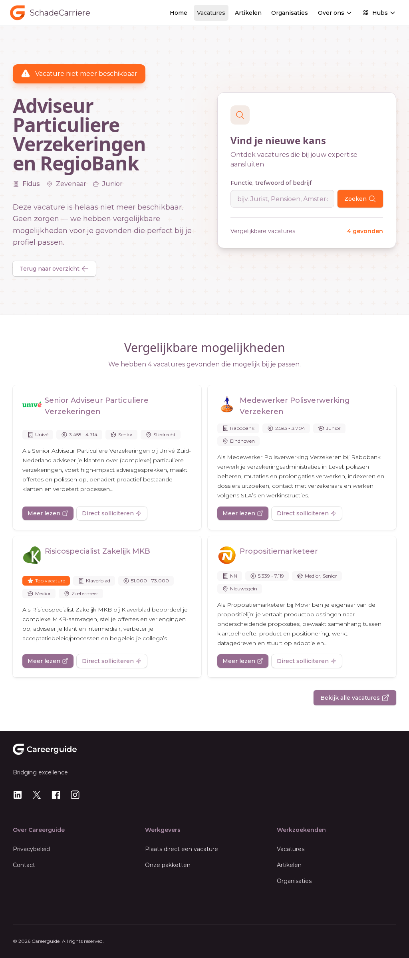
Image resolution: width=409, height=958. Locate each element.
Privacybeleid (31, 849)
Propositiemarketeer (279, 551)
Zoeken (355, 198)
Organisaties (289, 12)
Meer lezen (44, 513)
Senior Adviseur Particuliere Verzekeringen (97, 406)
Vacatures (211, 12)
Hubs (380, 12)
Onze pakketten (168, 865)
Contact (24, 865)
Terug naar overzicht (49, 268)
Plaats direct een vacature (181, 849)
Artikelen (248, 12)
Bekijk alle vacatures (350, 697)
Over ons (331, 12)
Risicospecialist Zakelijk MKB (97, 551)
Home (178, 12)
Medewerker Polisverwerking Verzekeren (295, 406)
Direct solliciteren (108, 513)
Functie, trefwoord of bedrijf (271, 182)
